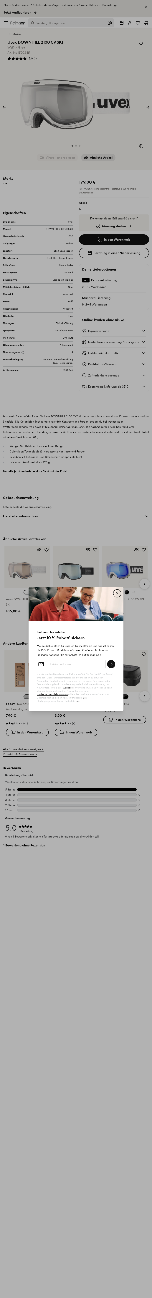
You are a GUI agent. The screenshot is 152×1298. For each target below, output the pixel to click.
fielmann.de (94, 655)
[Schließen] (117, 593)
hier (84, 697)
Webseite (68, 687)
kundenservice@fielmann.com (52, 694)
